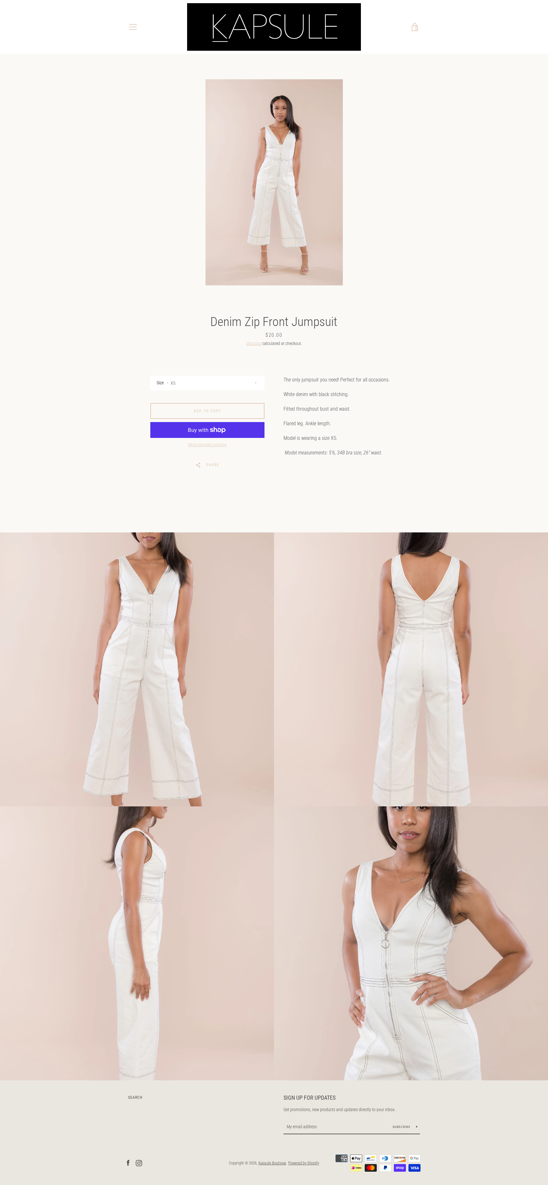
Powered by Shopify (303, 1163)
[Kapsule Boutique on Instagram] (139, 1163)
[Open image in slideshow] (274, 182)
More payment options (207, 444)
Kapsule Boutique (272, 1163)
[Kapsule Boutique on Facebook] (128, 1163)
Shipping (253, 343)
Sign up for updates (310, 1097)
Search (135, 1097)
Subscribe (402, 1127)
